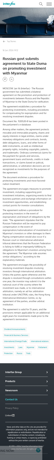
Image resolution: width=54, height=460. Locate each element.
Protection (8, 353)
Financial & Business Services (16, 335)
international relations (40, 341)
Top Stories (11, 41)
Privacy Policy (11, 408)
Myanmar (30, 347)
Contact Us (11, 399)
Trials (28, 353)
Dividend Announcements (14, 329)
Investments (9, 347)
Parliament (42, 347)
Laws (20, 347)
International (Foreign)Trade (15, 341)
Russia (19, 353)
